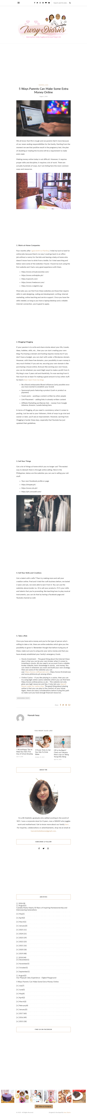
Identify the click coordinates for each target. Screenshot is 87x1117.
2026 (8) (22, 903)
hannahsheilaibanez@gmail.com (43, 831)
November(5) (24, 964)
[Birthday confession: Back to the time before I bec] (50, 1096)
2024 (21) (23, 934)
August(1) (22, 906)
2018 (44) (22, 957)
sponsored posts (23, 698)
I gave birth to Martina (40, 251)
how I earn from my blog (33, 380)
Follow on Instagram (45, 1106)
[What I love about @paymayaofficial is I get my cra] (79, 1096)
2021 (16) (23, 946)
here (67, 824)
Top (82, 1112)
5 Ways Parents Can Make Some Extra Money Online (37, 982)
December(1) (24, 960)
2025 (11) (23, 930)
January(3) (23, 926)
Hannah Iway (33, 715)
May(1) (21, 914)
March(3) (22, 1002)
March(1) (22, 922)
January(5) (23, 1009)
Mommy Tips (43, 84)
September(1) (24, 972)
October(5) (23, 968)
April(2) (22, 918)
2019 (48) (23, 954)
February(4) (23, 1005)
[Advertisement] (43, 66)
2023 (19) (23, 938)
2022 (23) (23, 942)
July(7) (21, 986)
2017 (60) (23, 1013)
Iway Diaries (67, 1112)
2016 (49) (23, 1017)
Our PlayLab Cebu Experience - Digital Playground (36, 978)
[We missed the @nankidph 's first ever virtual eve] (36, 1096)
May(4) (21, 994)
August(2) (22, 976)
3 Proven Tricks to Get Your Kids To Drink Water (43, 752)
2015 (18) (23, 1021)
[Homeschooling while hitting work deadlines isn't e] (64, 1096)
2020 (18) (23, 950)
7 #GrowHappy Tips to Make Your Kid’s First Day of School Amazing (24, 752)
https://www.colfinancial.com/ (37, 672)
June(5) (22, 990)
